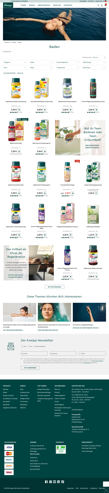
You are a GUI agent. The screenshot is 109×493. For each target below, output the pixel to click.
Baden (5, 392)
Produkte (13, 42)
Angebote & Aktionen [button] (44, 5)
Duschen (5, 389)
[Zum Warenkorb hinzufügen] (19, 109)
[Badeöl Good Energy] (16, 129)
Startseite (7, 42)
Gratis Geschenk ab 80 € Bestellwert (19, 1)
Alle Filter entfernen (10, 73)
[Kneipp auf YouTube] (54, 482)
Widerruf (23, 408)
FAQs (21, 389)
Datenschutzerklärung (97, 361)
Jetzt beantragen (87, 451)
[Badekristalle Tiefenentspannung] (16, 213)
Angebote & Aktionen (10, 408)
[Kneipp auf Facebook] (46, 482)
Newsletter (23, 405)
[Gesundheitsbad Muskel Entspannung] (41, 88)
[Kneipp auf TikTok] (62, 482)
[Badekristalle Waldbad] (93, 213)
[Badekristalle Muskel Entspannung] (16, 88)
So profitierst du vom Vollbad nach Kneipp (15, 276)
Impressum (33, 458)
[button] (102, 5)
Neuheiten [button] (32, 5)
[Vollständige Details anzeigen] (96, 193)
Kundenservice (24, 392)
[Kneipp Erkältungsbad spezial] (93, 171)
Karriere (57, 392)
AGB (77, 488)
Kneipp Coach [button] (57, 5)
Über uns (57, 389)
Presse (56, 401)
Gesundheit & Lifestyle (10, 398)
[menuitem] (23, 5)
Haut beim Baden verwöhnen (12, 330)
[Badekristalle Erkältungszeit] (41, 171)
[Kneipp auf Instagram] (50, 482)
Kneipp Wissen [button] (68, 5)
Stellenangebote (59, 395)
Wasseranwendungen (44, 392)
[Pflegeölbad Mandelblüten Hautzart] (67, 213)
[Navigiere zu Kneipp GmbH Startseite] (8, 5)
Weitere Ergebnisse (54, 287)
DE (104, 1)
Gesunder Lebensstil (43, 395)
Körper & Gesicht (8, 395)
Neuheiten (6, 405)
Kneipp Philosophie (43, 389)
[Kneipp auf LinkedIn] (58, 482)
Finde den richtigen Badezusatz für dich (92, 146)
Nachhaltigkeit (83, 1)
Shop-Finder (91, 1)
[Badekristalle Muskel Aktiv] (16, 171)
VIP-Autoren (24, 401)
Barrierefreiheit (35, 469)
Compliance (93, 488)
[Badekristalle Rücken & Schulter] (93, 255)
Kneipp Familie (99, 1)
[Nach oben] (106, 490)
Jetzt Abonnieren (30, 368)
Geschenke (6, 401)
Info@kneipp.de (87, 362)
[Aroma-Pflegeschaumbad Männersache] (93, 88)
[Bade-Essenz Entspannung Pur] (41, 129)
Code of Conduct (59, 398)
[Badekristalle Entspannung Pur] (67, 88)
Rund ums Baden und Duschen (48, 330)
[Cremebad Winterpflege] (67, 171)
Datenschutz (34, 461)
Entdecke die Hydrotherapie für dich (85, 328)
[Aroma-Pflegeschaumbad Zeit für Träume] (67, 255)
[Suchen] (98, 5)
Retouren (102, 488)
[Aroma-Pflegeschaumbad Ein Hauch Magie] (41, 213)
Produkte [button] (23, 5)
